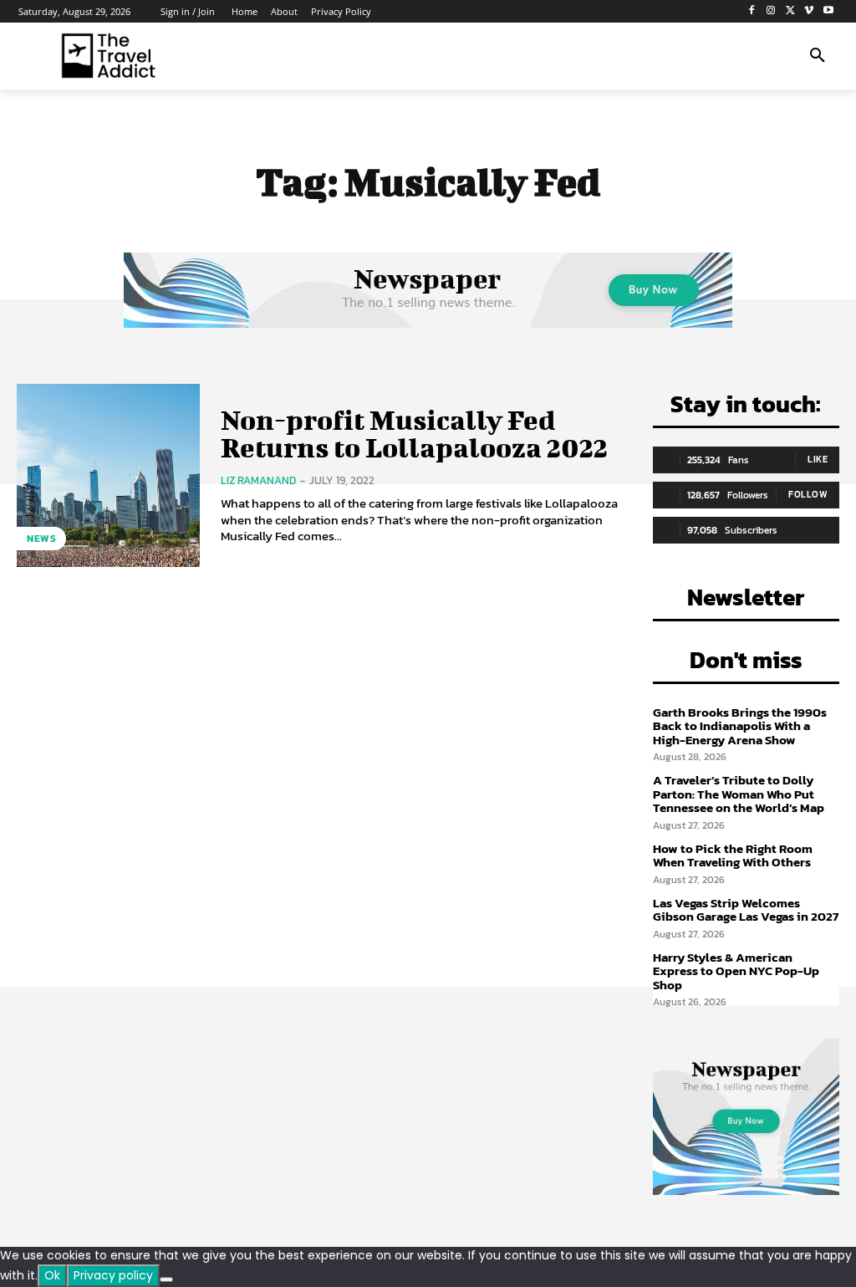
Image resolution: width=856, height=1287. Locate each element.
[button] (817, 56)
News (41, 538)
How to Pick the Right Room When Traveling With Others (733, 855)
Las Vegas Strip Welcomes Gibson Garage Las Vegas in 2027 (745, 910)
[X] (790, 11)
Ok (52, 1275)
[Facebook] (752, 11)
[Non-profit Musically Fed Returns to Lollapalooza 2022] (108, 475)
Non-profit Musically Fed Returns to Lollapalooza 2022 (414, 433)
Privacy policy (113, 1275)
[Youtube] (828, 11)
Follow (808, 494)
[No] (166, 1279)
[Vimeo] (808, 11)
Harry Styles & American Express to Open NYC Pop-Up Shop (736, 970)
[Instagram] (771, 11)
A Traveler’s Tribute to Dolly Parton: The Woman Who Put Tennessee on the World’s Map (738, 793)
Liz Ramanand (258, 480)
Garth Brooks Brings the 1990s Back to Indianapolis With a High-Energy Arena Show (740, 725)
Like (818, 459)
